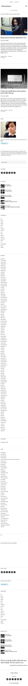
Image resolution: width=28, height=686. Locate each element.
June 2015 (2, 349)
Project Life (3, 238)
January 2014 (3, 378)
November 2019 (4, 284)
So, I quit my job (8, 185)
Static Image (3, 521)
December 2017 (4, 306)
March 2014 (3, 375)
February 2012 (3, 403)
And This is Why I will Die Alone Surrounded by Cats (10, 459)
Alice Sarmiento (4, 456)
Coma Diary (3, 474)
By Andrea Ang (3, 466)
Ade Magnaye (3, 452)
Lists (1, 232)
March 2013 (3, 386)
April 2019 (2, 292)
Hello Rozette (3, 489)
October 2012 (3, 393)
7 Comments (10, 56)
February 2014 (3, 376)
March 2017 (3, 317)
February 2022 (3, 263)
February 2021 (3, 267)
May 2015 (2, 351)
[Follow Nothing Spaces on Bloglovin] (4, 144)
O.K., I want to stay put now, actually (12, 206)
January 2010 (3, 429)
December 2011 (3, 407)
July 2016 (2, 327)
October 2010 (3, 422)
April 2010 (2, 427)
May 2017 (2, 314)
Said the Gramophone (5, 514)
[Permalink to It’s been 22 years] (3, 197)
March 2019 (3, 294)
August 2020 (3, 270)
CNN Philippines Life (4, 472)
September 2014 (4, 365)
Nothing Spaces (6, 6)
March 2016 (3, 334)
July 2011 (2, 412)
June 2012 (2, 398)
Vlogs (2, 245)
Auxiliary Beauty (4, 462)
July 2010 (2, 424)
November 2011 (3, 408)
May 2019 (2, 290)
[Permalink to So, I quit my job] (3, 186)
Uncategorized (3, 243)
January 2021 (3, 268)
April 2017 (2, 316)
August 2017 (3, 311)
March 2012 (3, 402)
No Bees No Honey (4, 509)
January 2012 (3, 405)
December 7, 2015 (4, 56)
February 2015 (3, 356)
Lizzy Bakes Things (4, 501)
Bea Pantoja (3, 464)
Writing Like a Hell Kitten (5, 525)
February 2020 (3, 279)
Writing (3, 57)
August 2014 (3, 366)
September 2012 (4, 395)
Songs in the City (4, 520)
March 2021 (3, 265)
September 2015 (4, 344)
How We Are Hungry (4, 491)
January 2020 (3, 280)
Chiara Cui (2, 469)
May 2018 (2, 304)
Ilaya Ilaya (2, 493)
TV (1, 57)
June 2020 (3, 272)
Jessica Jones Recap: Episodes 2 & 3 (13, 38)
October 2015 (3, 343)
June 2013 (2, 383)
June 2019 (2, 289)
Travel (2, 240)
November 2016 (4, 322)
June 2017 (2, 312)
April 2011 (2, 415)
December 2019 (4, 282)
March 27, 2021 (7, 205)
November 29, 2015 (4, 110)
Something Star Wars (5, 518)
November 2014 (4, 361)
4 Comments (11, 110)
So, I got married (8, 191)
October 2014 (3, 363)
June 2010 (2, 425)
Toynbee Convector (4, 523)
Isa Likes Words (4, 496)
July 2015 (2, 348)
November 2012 (4, 392)
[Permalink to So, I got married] (3, 191)
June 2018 (2, 302)
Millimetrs (2, 506)
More (2, 140)
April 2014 (2, 373)
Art (1, 218)
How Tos (2, 230)
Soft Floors (3, 516)
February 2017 (3, 319)
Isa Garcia (2, 494)
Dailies (2, 222)
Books (2, 220)
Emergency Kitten (4, 482)
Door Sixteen (3, 479)
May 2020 (2, 274)
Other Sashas (3, 513)
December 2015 (4, 339)
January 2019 (3, 295)
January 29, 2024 (8, 195)
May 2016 (2, 331)
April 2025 (3, 258)
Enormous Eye (3, 484)
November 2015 (4, 341)
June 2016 (2, 329)
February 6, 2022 (8, 200)
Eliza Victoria (3, 481)
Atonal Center (3, 461)
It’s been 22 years (8, 196)
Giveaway (2, 228)
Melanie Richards (4, 504)
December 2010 (4, 420)
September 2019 (4, 285)
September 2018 (4, 300)
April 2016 (2, 332)
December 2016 (4, 321)
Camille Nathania (4, 467)
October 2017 (3, 307)
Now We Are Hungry (4, 511)
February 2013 (3, 388)
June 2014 (2, 370)
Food (2, 227)
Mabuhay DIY (3, 503)
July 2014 (2, 368)
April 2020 (3, 275)
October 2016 (3, 324)
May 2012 (2, 400)
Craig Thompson (4, 476)
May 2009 (2, 430)
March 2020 (3, 277)
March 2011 (3, 417)
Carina (7, 40)
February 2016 (3, 336)
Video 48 (2, 526)
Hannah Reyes (3, 488)
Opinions (2, 235)
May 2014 (2, 371)
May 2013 (2, 385)
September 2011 (4, 410)
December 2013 (4, 380)
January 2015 (3, 358)
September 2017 (4, 309)
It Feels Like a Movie (4, 498)
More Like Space (4, 508)
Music (2, 233)
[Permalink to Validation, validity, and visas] (3, 202)
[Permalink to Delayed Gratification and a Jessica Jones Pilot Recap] (14, 88)
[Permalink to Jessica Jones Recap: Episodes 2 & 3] (14, 34)
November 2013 (4, 381)
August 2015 (3, 346)
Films (2, 225)
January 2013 (3, 390)
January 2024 (3, 262)
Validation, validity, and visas (11, 201)
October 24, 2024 (8, 639)
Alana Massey (3, 454)
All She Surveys (3, 457)
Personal (2, 237)
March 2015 (3, 354)
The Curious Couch (4, 477)
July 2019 (2, 287)
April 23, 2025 (7, 184)
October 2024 (3, 260)
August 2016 (3, 326)
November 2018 (4, 299)
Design (2, 223)
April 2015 (2, 353)
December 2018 (4, 297)
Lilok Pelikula (3, 499)
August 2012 (3, 397)
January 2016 (3, 338)
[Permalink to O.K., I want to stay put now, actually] (3, 207)
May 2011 (2, 413)
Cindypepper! (3, 471)
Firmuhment (3, 486)
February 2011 (3, 418)
